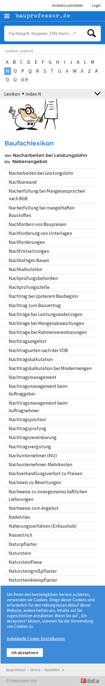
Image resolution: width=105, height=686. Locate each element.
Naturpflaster (23, 544)
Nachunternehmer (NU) (33, 455)
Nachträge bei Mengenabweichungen (46, 323)
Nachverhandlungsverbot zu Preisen (45, 473)
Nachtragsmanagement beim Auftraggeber (38, 390)
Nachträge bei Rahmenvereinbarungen (48, 332)
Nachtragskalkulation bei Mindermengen (50, 368)
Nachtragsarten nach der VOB (38, 350)
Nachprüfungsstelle (29, 287)
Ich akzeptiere (24, 652)
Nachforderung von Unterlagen (40, 233)
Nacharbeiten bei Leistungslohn (41, 173)
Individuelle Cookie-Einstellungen (36, 638)
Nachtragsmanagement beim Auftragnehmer (38, 407)
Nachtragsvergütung (30, 447)
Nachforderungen (27, 242)
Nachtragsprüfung (27, 428)
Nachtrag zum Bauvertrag (35, 305)
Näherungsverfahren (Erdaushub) (43, 526)
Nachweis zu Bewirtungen (35, 482)
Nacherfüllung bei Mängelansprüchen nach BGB (47, 195)
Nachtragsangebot (27, 341)
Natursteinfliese (25, 562)
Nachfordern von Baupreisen (37, 224)
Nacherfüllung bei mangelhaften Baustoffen (41, 211)
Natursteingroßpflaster (33, 571)
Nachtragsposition (27, 419)
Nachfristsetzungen (29, 251)
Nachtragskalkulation (31, 359)
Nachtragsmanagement (32, 377)
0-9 (24, 80)
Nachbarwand (23, 182)
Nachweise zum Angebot (34, 508)
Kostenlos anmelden (67, 5)
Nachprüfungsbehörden (33, 278)
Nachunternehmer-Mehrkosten (40, 464)
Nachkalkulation (25, 269)
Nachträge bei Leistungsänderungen (45, 314)
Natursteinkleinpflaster (33, 580)
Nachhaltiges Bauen (29, 260)
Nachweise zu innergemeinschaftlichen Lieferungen (48, 495)
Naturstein (20, 553)
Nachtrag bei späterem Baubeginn (43, 296)
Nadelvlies (19, 517)
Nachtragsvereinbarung (33, 437)
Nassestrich (20, 535)
